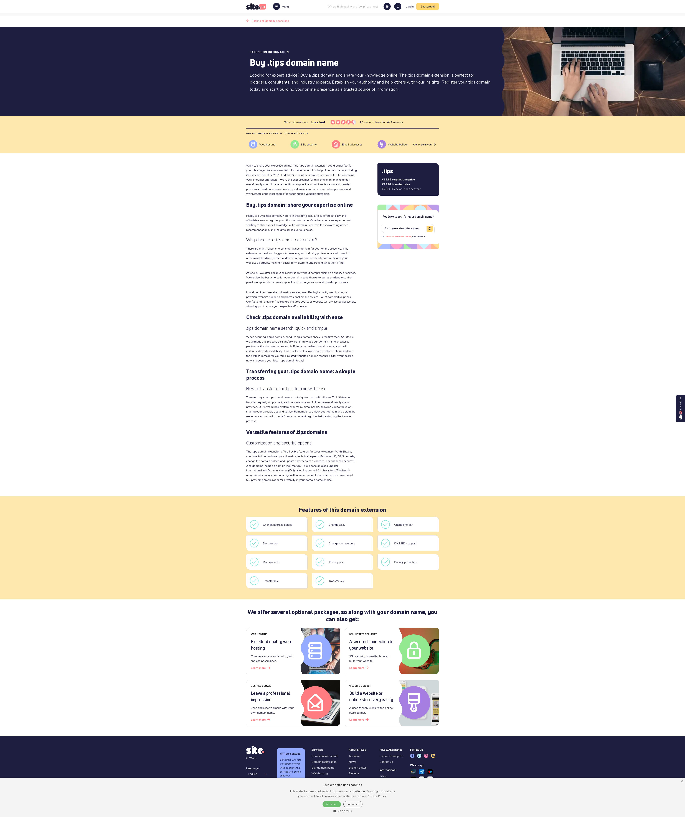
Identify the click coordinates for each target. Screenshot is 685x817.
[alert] (342, 797)
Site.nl (383, 776)
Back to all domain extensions (270, 20)
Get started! (427, 6)
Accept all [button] (332, 804)
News (352, 761)
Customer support (391, 756)
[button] (342, 811)
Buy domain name (322, 767)
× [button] (682, 781)
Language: (252, 768)
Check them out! (422, 144)
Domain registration (324, 761)
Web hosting (319, 773)
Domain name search (324, 756)
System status (358, 767)
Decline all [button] (353, 804)
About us (354, 756)
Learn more (258, 667)
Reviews (354, 773)
